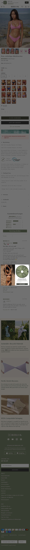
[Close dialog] (28, 265)
